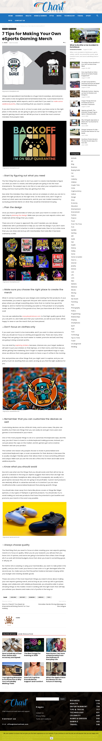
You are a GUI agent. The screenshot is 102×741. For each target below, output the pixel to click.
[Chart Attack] (51, 6)
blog (72, 164)
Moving (73, 293)
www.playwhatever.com (31, 316)
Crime (73, 188)
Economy (74, 203)
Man (72, 281)
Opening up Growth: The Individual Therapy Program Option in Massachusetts (89, 112)
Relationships (75, 317)
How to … (74, 260)
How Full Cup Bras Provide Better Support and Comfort (33, 679)
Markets (74, 284)
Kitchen (73, 269)
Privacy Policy (40, 716)
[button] (97, 16)
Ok (51, 738)
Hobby (73, 251)
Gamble (73, 230)
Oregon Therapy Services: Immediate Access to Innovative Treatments (88, 102)
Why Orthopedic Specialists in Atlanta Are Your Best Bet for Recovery (90, 121)
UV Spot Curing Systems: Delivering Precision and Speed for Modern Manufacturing (90, 83)
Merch (41, 597)
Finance (73, 218)
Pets (10, 21)
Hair (72, 242)
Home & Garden (40, 16)
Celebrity (74, 179)
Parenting (74, 302)
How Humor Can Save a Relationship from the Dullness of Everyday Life (55, 656)
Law (72, 272)
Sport (88, 16)
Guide (73, 239)
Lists (72, 278)
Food (73, 221)
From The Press (76, 224)
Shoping (73, 320)
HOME (10, 16)
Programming (75, 314)
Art (72, 161)
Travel (80, 16)
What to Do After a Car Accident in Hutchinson (84, 46)
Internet (73, 263)
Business (19, 16)
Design (13, 597)
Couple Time (75, 185)
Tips (48, 597)
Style (51, 16)
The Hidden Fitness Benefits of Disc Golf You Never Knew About (90, 64)
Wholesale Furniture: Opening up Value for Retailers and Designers (90, 93)
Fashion (73, 215)
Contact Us (20, 21)
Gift (72, 236)
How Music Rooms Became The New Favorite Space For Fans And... (89, 141)
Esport (22, 597)
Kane (5, 42)
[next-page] (6, 687)
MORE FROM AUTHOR (25, 634)
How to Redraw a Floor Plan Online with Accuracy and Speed (12, 655)
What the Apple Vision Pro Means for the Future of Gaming (56, 679)
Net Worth (74, 299)
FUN (72, 227)
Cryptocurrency (76, 191)
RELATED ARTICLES (9, 634)
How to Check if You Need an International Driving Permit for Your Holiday (15, 606)
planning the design (19, 215)
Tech (72, 332)
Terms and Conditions (43, 719)
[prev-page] (3, 687)
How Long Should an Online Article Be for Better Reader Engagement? (89, 73)
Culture (73, 194)
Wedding (74, 347)
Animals (73, 158)
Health (28, 16)
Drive (73, 200)
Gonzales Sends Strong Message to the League (52, 605)
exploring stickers (22, 345)
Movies (73, 290)
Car (72, 41)
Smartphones (75, 323)
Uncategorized (76, 344)
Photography (75, 308)
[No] (100, 736)
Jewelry (73, 266)
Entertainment (76, 209)
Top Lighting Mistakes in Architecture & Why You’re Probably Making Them (12, 680)
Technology (69, 16)
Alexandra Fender (76, 49)
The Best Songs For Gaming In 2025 (32, 654)
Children (74, 182)
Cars (72, 176)
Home (4, 26)
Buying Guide (75, 170)
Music (59, 16)
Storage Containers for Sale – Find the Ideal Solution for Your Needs (90, 131)
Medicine (74, 287)
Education (74, 206)
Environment (75, 212)
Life (72, 275)
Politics (73, 311)
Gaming (10, 26)
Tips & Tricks (12, 29)
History (73, 248)
